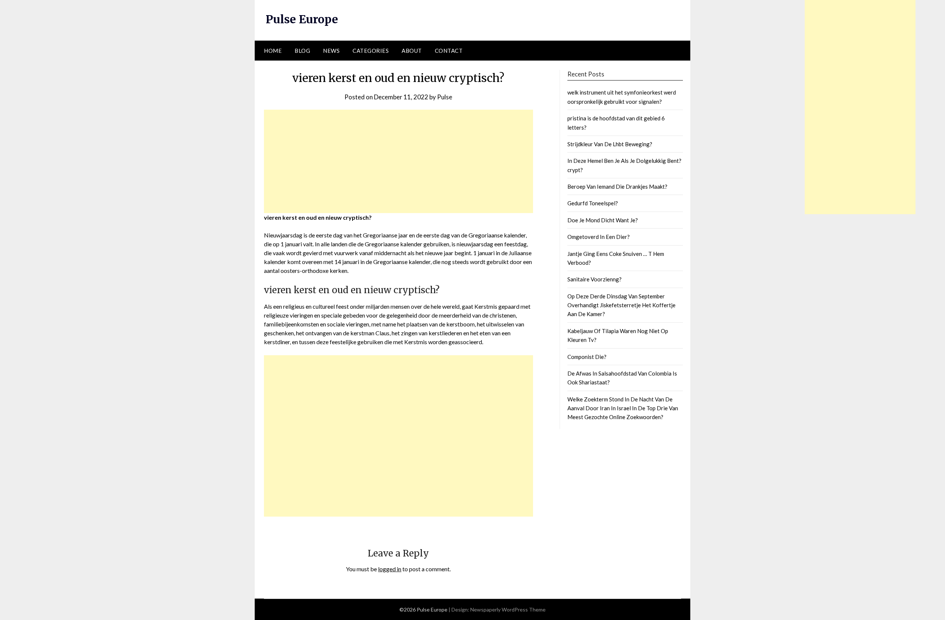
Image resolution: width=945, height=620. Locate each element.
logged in (389, 568)
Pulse (444, 97)
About (412, 50)
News (331, 50)
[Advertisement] (398, 161)
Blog (302, 50)
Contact (449, 50)
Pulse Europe (302, 19)
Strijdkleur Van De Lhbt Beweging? (609, 144)
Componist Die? (586, 356)
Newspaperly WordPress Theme (508, 609)
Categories (371, 50)
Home (273, 50)
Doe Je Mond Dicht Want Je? (602, 220)
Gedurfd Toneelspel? (592, 203)
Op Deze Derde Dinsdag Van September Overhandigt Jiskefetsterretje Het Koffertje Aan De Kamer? (621, 305)
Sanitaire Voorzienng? (594, 279)
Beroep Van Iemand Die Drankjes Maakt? (617, 186)
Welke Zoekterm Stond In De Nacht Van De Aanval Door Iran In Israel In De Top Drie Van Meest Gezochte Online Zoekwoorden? (622, 408)
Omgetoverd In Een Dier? (598, 236)
